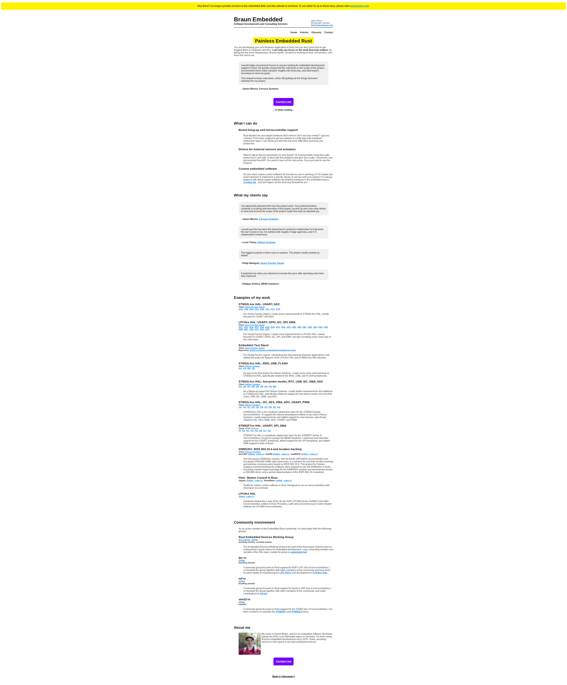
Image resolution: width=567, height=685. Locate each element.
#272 (262, 329)
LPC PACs (285, 573)
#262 (310, 327)
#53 (240, 368)
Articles (304, 32)
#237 (257, 327)
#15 (256, 431)
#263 (315, 327)
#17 (264, 431)
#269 (251, 329)
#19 (265, 407)
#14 (253, 407)
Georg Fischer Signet (272, 263)
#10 (240, 407)
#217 (241, 327)
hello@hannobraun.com (322, 25)
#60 (248, 368)
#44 (265, 386)
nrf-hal (263, 593)
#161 (257, 309)
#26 (244, 386)
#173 (273, 309)
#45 (270, 386)
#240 (273, 327)
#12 (244, 407)
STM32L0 (297, 611)
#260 (299, 327)
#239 (267, 327)
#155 (241, 309)
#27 (248, 386)
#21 (274, 407)
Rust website (244, 540)
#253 (288, 327)
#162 (262, 309)
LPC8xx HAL (320, 573)
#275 (267, 329)
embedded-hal (298, 552)
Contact (328, 32)
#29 (257, 386)
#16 (257, 407)
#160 (251, 309)
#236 (251, 327)
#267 (246, 329)
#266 (241, 329)
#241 (278, 327)
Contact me (283, 101)
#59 (244, 368)
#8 (240, 431)
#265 (326, 327)
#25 (240, 386)
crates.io (260, 454)
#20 (270, 407)
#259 (294, 327)
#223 (246, 327)
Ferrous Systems (268, 219)
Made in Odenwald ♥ (283, 676)
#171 (267, 309)
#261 (304, 327)
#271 (257, 329)
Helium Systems (266, 242)
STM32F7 (281, 611)
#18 (261, 407)
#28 (253, 386)
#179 (278, 309)
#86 (274, 386)
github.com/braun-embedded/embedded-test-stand (273, 350)
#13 (248, 407)
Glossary (316, 32)
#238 (262, 327)
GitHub (251, 454)
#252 (283, 327)
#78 (253, 368)
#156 (246, 309)
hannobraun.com (359, 6)
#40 (261, 386)
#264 (320, 327)
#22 (278, 407)
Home (293, 32)
